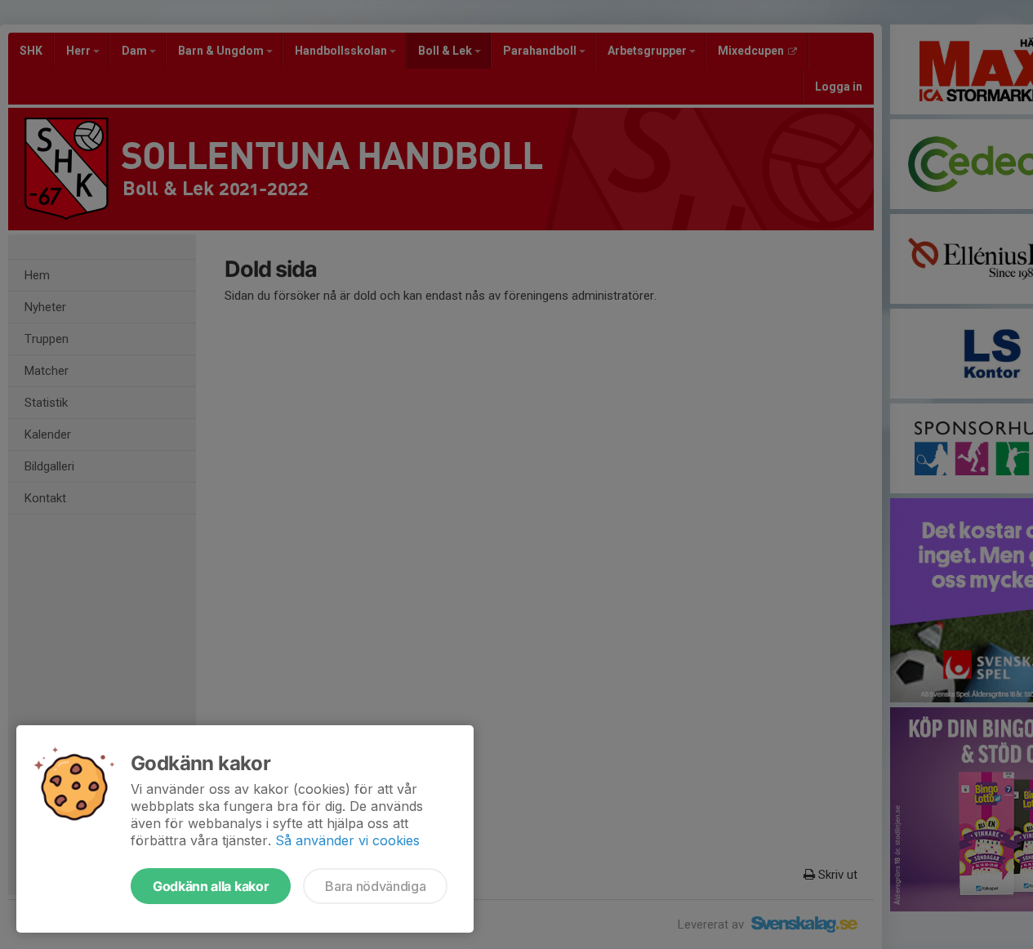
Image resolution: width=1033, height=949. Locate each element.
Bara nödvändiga (375, 886)
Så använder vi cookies (347, 840)
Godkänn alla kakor (211, 886)
